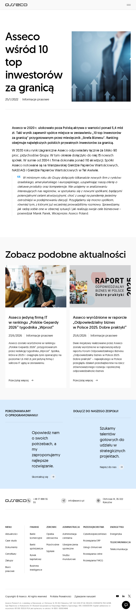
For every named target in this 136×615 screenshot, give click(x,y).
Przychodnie (52, 544)
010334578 (97, 603)
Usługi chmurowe (92, 547)
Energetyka (116, 533)
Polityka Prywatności (60, 596)
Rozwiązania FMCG (93, 560)
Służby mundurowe (69, 557)
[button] (129, 5)
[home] (16, 4)
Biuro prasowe (9, 569)
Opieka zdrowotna (52, 535)
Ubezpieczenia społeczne (70, 546)
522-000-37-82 (79, 603)
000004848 (63, 608)
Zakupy (9, 560)
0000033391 (87, 606)
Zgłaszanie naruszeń (85, 596)
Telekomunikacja (119, 549)
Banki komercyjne (36, 535)
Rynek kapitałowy (35, 557)
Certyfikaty (10, 553)
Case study (11, 540)
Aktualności (11, 533)
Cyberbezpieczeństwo (95, 533)
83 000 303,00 (20, 608)
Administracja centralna (69, 535)
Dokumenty (11, 547)
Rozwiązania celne (92, 553)
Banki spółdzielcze (36, 546)
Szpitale (50, 551)
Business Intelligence (36, 567)
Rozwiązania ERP (91, 540)
